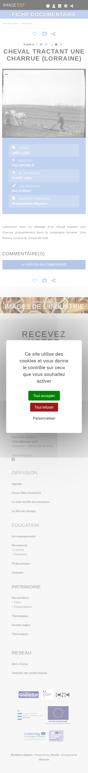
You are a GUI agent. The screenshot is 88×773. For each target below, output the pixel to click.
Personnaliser (44, 418)
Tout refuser (44, 407)
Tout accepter (44, 395)
